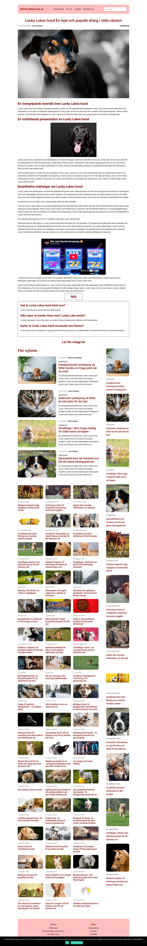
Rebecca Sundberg (75, 358)
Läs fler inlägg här (73, 342)
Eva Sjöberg (73, 451)
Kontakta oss (88, 9)
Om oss (69, 9)
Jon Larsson (37, 26)
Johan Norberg (73, 391)
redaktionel (124, 26)
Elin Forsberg (73, 421)
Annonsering (59, 9)
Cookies (78, 9)
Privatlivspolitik (77, 942)
